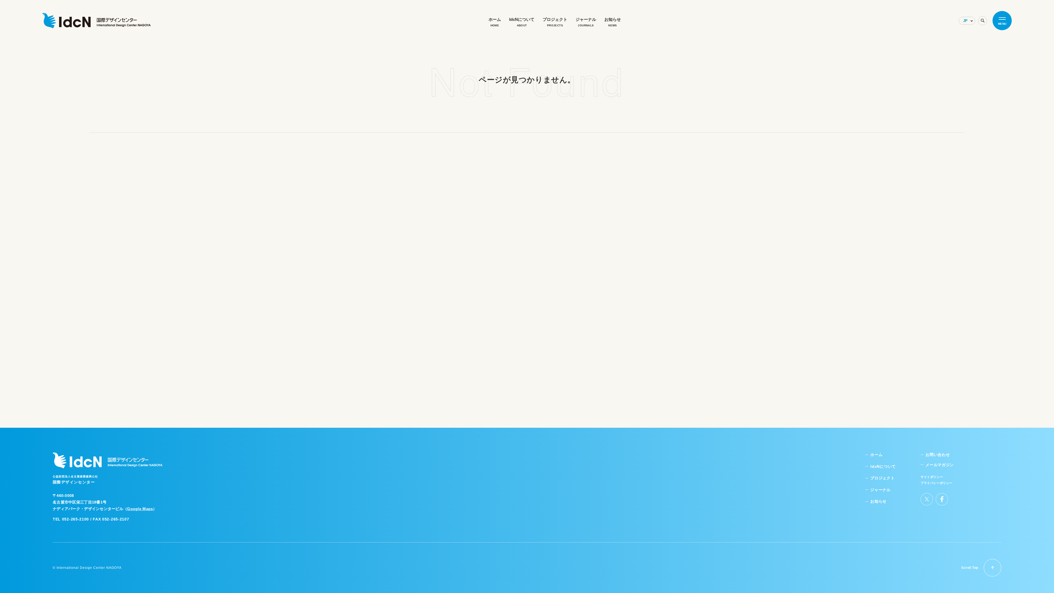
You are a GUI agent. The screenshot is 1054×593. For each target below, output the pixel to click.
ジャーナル (880, 490)
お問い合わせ (938, 454)
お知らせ (878, 501)
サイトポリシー (932, 477)
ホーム (876, 454)
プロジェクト (882, 478)
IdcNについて (883, 466)
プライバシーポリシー (936, 483)
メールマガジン (940, 465)
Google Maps (140, 509)
